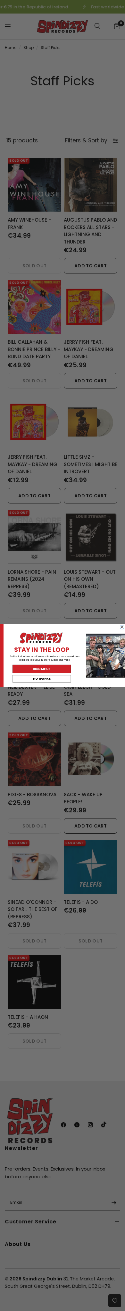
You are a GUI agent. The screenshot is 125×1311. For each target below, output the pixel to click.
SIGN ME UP (41, 669)
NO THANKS (42, 679)
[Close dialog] (122, 627)
